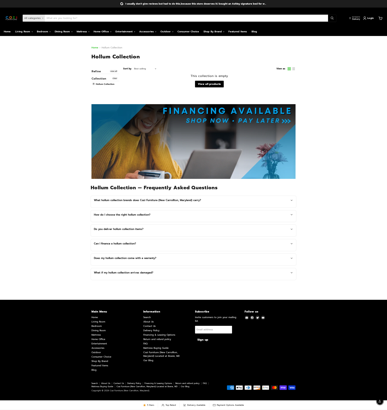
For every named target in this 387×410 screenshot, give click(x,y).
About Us (148, 321)
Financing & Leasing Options (159, 335)
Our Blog (148, 360)
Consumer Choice (188, 31)
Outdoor (166, 31)
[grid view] (289, 69)
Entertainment (124, 31)
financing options (121, 250)
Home (7, 31)
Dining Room (63, 31)
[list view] (293, 69)
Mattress (82, 31)
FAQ (145, 343)
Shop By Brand (213, 31)
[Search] (332, 18)
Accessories (147, 31)
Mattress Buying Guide (156, 348)
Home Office (102, 31)
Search (147, 317)
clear (115, 78)
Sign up (202, 340)
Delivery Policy (151, 330)
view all (113, 71)
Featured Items (237, 31)
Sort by (127, 68)
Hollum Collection (104, 84)
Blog (254, 31)
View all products (209, 84)
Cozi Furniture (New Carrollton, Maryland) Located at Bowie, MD (147, 386)
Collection (99, 78)
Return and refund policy (157, 339)
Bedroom (43, 31)
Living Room (23, 31)
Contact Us (149, 326)
